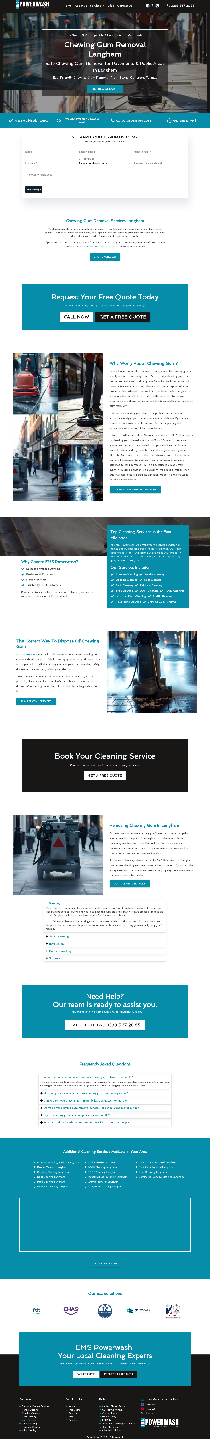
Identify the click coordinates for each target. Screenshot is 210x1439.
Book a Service (105, 88)
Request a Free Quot (118, 1374)
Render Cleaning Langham (52, 1167)
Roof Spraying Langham (153, 1172)
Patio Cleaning (29, 1423)
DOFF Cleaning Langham (102, 1167)
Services (95, 5)
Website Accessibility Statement (118, 1423)
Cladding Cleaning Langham (53, 1172)
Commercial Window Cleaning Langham (161, 1177)
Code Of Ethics (110, 1427)
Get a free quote (105, 775)
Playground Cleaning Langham (105, 1186)
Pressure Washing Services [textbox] (93, 163)
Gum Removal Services (36, 701)
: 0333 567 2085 (104, 1025)
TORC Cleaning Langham (102, 1172)
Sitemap (73, 1420)
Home (67, 5)
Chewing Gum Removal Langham (157, 1162)
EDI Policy (107, 1420)
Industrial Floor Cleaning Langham (107, 1177)
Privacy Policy (109, 1416)
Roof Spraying (29, 1420)
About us (81, 5)
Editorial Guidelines (111, 1430)
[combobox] (105, 163)
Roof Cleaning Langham (51, 1177)
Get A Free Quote (105, 1263)
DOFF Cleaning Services (129, 883)
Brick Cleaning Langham (101, 1162)
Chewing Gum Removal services (135, 489)
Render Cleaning (30, 1410)
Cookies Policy (109, 1413)
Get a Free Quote (122, 316)
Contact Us (124, 5)
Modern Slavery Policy (113, 1406)
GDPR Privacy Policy (112, 1410)
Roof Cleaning (29, 1416)
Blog (111, 5)
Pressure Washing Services (35, 1406)
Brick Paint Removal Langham (156, 1167)
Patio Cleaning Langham (51, 1181)
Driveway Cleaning (31, 1427)
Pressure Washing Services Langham (58, 1162)
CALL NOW (76, 316)
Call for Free (86, 1374)
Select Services (87, 158)
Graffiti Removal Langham (103, 1181)
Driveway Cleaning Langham (53, 1186)
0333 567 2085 (182, 6)
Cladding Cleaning (31, 1413)
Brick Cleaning (29, 1430)
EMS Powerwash (105, 257)
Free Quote (74, 1410)
